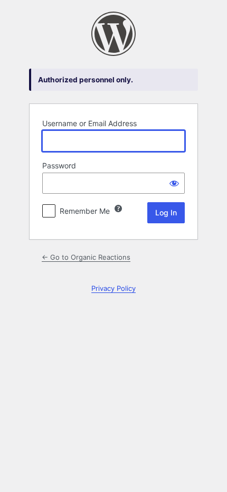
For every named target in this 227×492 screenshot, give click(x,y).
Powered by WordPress (113, 34)
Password (59, 165)
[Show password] (174, 183)
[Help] (118, 208)
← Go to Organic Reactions (86, 257)
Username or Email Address (89, 123)
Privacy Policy (113, 288)
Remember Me (85, 210)
